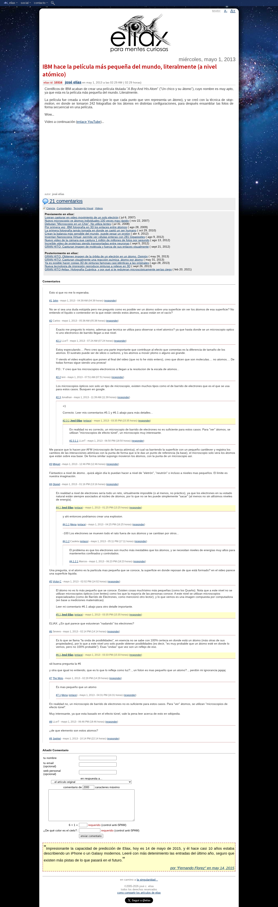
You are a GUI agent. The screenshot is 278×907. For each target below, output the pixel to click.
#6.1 (58, 654)
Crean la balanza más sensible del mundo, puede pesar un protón (87, 233)
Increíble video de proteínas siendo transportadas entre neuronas (87, 243)
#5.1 (58, 614)
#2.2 (58, 377)
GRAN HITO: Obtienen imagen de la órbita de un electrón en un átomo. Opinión (96, 256)
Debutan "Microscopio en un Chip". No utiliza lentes (78, 223)
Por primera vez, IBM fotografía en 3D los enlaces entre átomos (86, 227)
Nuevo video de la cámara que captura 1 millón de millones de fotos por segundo (97, 240)
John (55, 300)
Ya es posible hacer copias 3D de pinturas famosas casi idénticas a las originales (97, 262)
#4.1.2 (66, 541)
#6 (50, 631)
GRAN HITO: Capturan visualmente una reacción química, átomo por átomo (94, 259)
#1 (50, 300)
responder (110, 300)
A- (225, 11)
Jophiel (57, 738)
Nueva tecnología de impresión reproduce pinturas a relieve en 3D (87, 266)
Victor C (57, 581)
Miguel (56, 464)
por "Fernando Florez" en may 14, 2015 (202, 868)
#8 (50, 721)
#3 (50, 464)
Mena (73, 524)
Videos (99, 208)
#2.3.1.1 (73, 440)
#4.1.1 (66, 524)
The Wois (58, 678)
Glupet (56, 484)
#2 (50, 320)
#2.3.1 (66, 420)
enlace (87, 420)
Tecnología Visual (83, 208)
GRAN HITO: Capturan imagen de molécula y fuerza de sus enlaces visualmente (97, 246)
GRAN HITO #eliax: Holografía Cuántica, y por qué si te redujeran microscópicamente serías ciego (108, 269)
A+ (232, 11)
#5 (50, 581)
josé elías (73, 82)
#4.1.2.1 (73, 561)
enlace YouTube (89, 122)
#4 (50, 484)
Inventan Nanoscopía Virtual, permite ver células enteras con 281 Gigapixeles (95, 236)
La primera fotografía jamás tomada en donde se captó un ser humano (90, 230)
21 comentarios (65, 201)
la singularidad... (147, 879)
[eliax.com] (139, 32)
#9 (50, 738)
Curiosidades (64, 208)
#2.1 (58, 340)
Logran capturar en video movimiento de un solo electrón (81, 217)
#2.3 (58, 397)
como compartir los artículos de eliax (139, 892)
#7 (50, 678)
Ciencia (50, 208)
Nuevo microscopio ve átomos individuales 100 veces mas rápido (87, 220)
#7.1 (58, 695)
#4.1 (58, 507)
